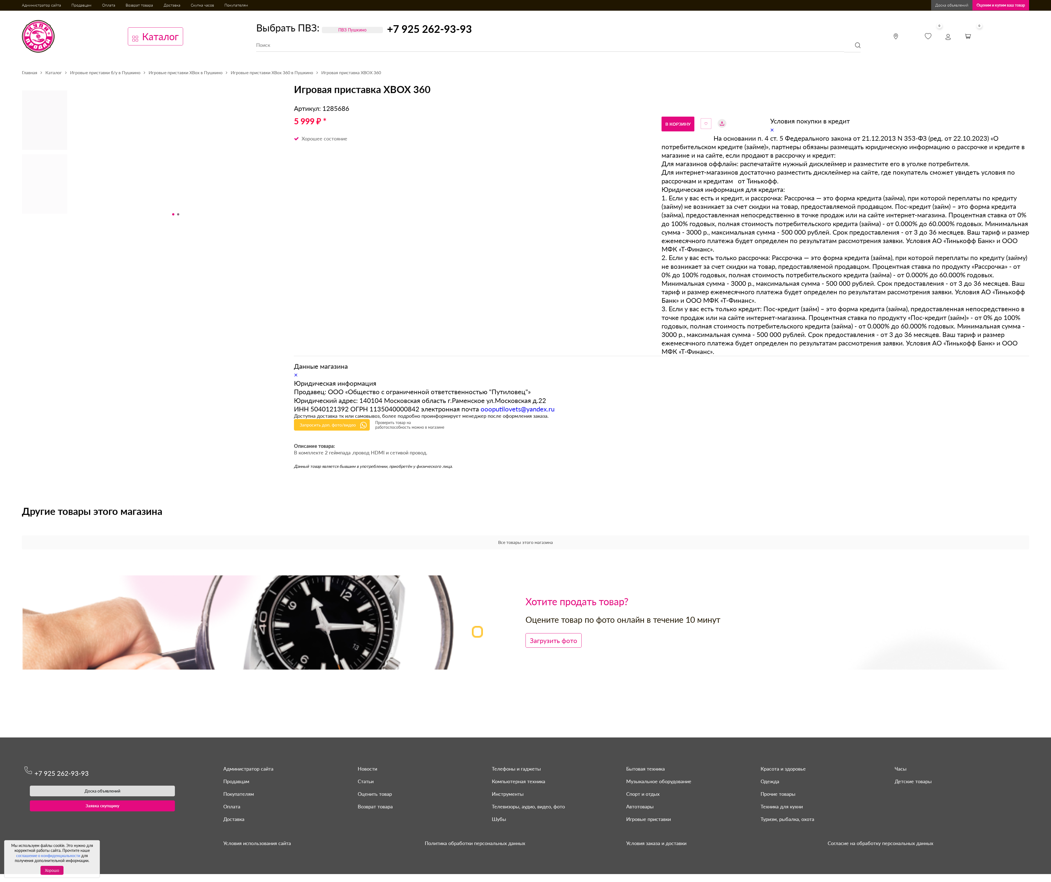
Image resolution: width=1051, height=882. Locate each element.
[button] (173, 214)
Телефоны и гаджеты (516, 769)
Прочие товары (778, 794)
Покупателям (236, 5)
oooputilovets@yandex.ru (518, 409)
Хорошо (52, 870)
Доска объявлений (951, 5)
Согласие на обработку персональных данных (880, 843)
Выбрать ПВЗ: (287, 28)
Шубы (499, 819)
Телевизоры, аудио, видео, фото (528, 806)
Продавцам (81, 5)
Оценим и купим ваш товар (1001, 5)
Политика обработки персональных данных (475, 843)
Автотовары (640, 806)
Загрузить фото (553, 640)
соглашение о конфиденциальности (48, 855)
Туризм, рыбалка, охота (787, 819)
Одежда (770, 781)
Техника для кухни (782, 806)
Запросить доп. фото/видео (328, 424)
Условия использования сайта (257, 843)
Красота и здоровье (783, 769)
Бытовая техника (645, 769)
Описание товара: (314, 446)
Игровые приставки (648, 819)
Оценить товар (375, 794)
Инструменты (508, 794)
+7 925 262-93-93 (429, 28)
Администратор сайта (41, 5)
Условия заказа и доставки (656, 843)
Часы (900, 769)
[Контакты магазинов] (896, 36)
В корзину (678, 123)
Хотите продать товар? (577, 601)
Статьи (366, 781)
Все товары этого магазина (525, 542)
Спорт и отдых (643, 794)
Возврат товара (139, 5)
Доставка (172, 5)
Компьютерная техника (518, 781)
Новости (367, 769)
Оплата (108, 5)
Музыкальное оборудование (658, 781)
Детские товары (913, 781)
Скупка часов (202, 5)
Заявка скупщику (102, 805)
